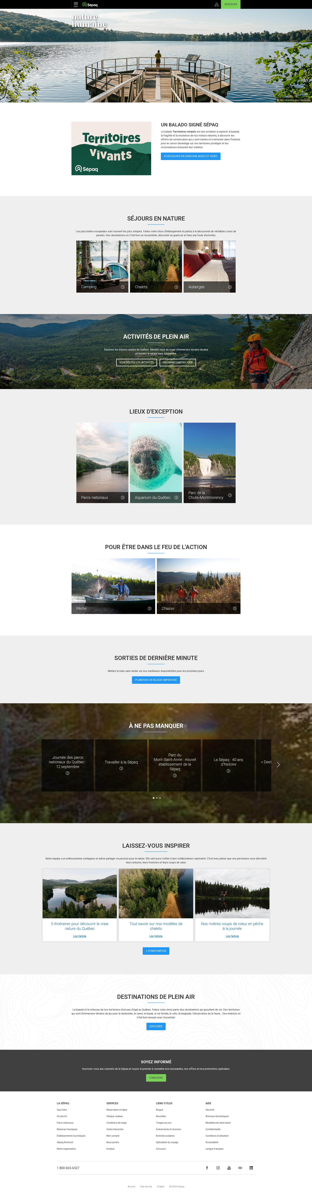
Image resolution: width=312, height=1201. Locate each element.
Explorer (156, 1026)
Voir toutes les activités (136, 362)
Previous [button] (33, 765)
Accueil (131, 1186)
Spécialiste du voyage (167, 1142)
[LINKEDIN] (251, 1168)
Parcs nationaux (65, 1122)
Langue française (214, 1148)
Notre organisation (66, 1148)
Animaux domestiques (217, 1116)
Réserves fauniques (67, 1129)
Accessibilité (212, 1142)
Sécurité (210, 1109)
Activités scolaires (165, 1135)
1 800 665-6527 (68, 1168)
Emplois (110, 1148)
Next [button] (278, 765)
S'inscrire (156, 1077)
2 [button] (157, 798)
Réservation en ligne (116, 1109)
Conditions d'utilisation (217, 1135)
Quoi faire (62, 1109)
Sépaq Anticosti (65, 1142)
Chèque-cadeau (114, 1116)
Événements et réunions (168, 1129)
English (160, 1186)
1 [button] (153, 798)
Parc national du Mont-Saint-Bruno (295, 100)
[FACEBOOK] (207, 1168)
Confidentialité (213, 1129)
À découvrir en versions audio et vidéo (190, 156)
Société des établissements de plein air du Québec (90, 5)
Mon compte (112, 1135)
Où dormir (62, 1116)
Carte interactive (115, 1129)
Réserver (231, 4)
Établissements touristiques (71, 1135)
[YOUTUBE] (229, 1168)
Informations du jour (178, 362)
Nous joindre (112, 1142)
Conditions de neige (116, 1122)
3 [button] (160, 798)
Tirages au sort (163, 1122)
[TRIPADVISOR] (240, 1168)
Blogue (159, 1109)
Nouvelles (161, 1116)
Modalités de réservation (218, 1122)
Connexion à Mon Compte (216, 4)
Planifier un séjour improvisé (156, 679)
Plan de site (146, 1186)
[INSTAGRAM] (218, 1168)
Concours (161, 1148)
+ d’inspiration (156, 950)
